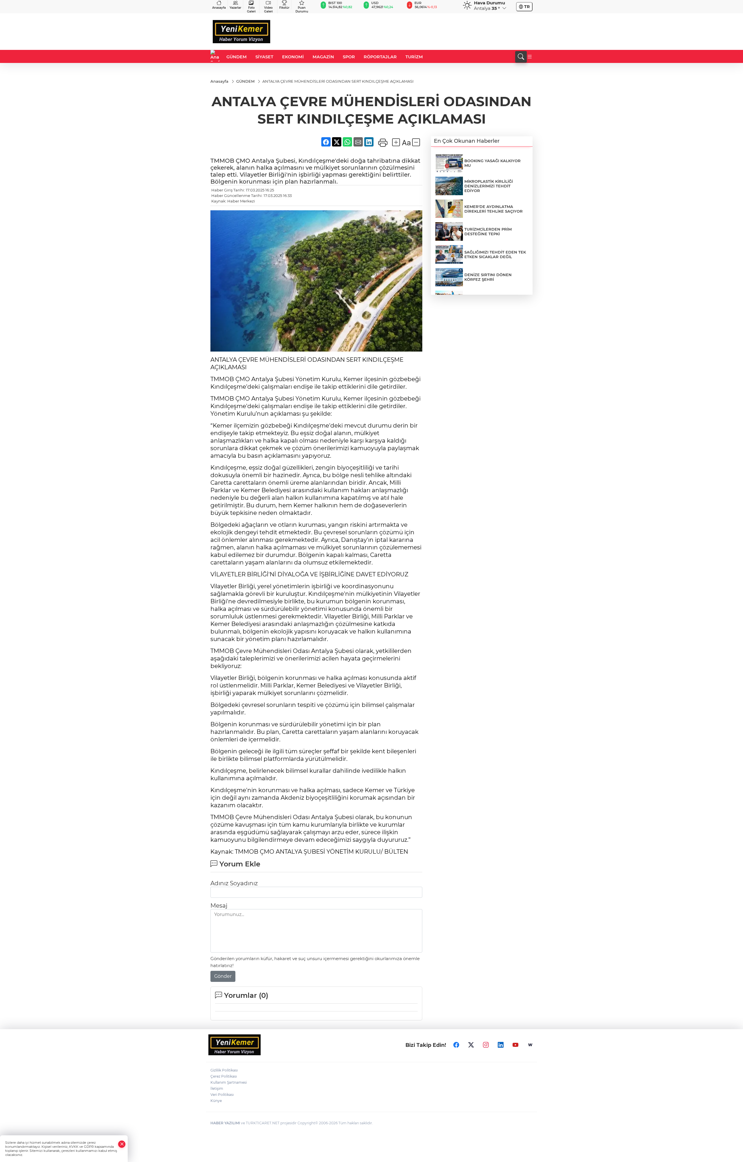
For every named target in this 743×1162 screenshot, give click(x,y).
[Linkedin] (500, 1045)
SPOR (349, 56)
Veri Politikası (222, 1094)
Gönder (223, 976)
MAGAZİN (323, 56)
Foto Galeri (251, 9)
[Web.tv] (530, 1045)
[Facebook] (456, 1045)
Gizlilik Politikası (224, 1070)
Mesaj (218, 905)
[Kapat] (121, 1144)
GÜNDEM (236, 56)
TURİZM (414, 56)
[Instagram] (486, 1045)
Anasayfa (219, 8)
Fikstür (284, 8)
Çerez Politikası (223, 1076)
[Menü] (530, 57)
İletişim (216, 1088)
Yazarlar (235, 8)
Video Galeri (268, 9)
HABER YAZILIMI (225, 1123)
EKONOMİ (293, 56)
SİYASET (264, 56)
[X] (471, 1045)
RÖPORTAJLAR (380, 56)
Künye (216, 1100)
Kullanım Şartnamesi (228, 1082)
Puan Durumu (301, 9)
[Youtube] (515, 1045)
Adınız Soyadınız (234, 883)
